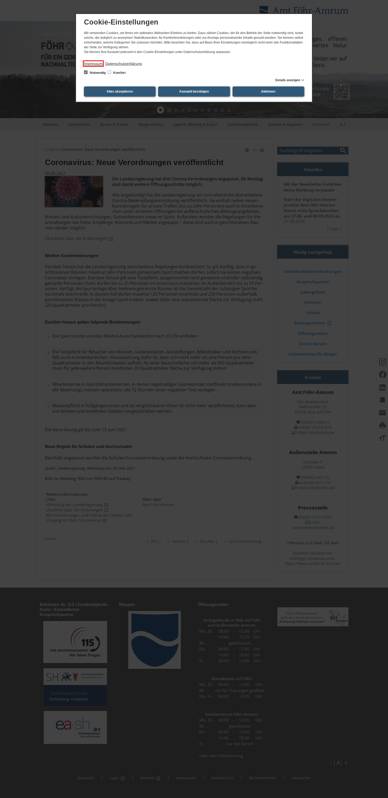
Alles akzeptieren (120, 91)
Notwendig (97, 73)
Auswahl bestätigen (194, 91)
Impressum (93, 63)
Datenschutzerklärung (123, 63)
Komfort (119, 73)
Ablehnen (268, 91)
